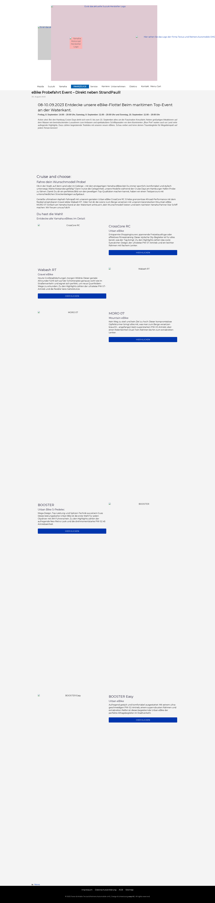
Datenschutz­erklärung (105, 890)
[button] (42, 87)
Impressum (86, 890)
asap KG (131, 896)
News (37, 884)
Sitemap (130, 890)
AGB (121, 890)
